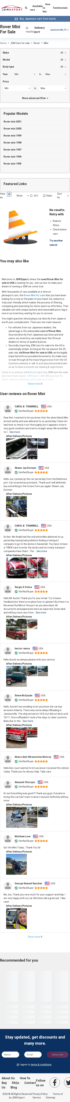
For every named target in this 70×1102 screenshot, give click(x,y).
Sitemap (50, 1097)
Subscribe (57, 1054)
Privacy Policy (40, 1094)
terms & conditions (41, 1064)
